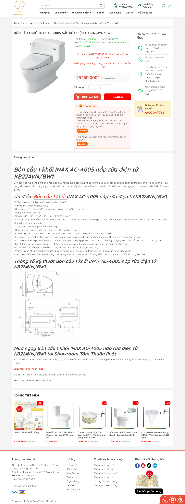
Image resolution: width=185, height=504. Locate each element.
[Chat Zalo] (180, 499)
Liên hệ (130, 12)
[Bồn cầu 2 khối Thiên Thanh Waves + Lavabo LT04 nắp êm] (29, 416)
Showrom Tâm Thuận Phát (28, 368)
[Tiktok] (149, 465)
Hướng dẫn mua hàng (106, 481)
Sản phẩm (60, 12)
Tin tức (99, 12)
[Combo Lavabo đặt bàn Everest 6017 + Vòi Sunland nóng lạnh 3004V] (61, 416)
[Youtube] (143, 465)
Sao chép (82, 130)
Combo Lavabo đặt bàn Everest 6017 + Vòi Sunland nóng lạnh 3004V (60, 435)
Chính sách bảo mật (104, 465)
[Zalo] (154, 465)
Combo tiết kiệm (26, 395)
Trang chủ (44, 12)
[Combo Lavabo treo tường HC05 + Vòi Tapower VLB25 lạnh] (124, 416)
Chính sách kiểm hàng (105, 485)
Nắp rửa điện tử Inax (39, 22)
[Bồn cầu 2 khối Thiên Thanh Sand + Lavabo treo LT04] (92, 416)
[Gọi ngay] (165, 499)
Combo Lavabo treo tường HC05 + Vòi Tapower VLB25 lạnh (124, 435)
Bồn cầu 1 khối (50, 196)
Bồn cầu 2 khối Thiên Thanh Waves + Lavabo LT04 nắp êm (28, 435)
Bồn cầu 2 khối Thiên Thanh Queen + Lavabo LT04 (155, 433)
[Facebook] (137, 465)
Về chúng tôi (145, 12)
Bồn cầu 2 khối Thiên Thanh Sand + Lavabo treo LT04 (92, 433)
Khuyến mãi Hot (80, 12)
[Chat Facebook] (172, 499)
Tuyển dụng (114, 12)
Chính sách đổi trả (103, 469)
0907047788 (155, 113)
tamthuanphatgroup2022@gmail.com (39, 472)
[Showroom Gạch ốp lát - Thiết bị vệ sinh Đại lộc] (19, 8)
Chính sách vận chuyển (106, 473)
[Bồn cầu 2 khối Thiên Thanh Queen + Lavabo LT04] (156, 416)
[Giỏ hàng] (169, 6)
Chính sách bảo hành (105, 477)
